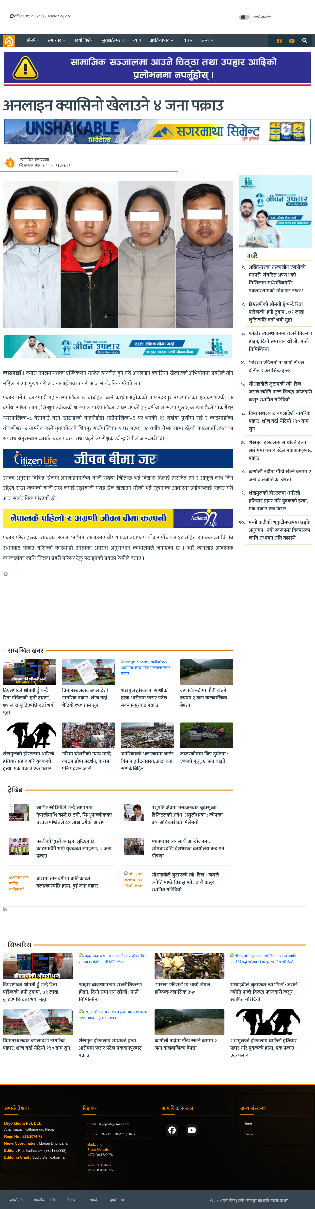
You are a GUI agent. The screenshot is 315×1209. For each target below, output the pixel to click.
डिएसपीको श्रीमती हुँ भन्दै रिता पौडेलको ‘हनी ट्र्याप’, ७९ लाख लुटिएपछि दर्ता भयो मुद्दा (29, 701)
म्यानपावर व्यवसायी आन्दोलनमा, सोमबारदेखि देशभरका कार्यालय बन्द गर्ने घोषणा (188, 848)
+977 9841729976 (100, 1155)
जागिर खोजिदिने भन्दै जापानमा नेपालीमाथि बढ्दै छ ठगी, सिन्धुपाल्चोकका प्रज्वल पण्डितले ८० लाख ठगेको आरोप (74, 815)
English (250, 1134)
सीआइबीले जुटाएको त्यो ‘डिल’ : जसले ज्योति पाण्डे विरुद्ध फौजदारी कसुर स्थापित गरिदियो (185, 882)
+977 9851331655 (100, 1170)
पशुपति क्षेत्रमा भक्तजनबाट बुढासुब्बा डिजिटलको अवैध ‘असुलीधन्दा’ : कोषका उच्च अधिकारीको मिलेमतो (187, 815)
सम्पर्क (93, 1200)
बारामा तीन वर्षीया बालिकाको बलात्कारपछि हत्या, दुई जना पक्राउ (67, 882)
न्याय (137, 40)
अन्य (205, 40)
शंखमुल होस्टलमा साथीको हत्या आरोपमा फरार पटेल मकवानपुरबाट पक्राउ (145, 697)
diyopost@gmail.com (114, 1124)
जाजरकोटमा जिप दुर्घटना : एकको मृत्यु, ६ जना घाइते (204, 757)
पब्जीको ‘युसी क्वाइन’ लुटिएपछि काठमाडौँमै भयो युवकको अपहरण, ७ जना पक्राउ (73, 848)
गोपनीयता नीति (44, 1200)
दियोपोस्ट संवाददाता (34, 159)
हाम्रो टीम (117, 1200)
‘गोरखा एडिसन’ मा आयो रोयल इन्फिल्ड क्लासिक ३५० (276, 367)
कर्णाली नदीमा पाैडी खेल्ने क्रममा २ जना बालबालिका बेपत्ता (203, 697)
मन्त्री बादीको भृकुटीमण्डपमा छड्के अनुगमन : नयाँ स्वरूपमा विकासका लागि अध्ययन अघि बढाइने (279, 530)
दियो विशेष (84, 40)
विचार (187, 40)
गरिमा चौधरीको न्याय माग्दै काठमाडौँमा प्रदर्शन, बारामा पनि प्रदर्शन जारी (86, 761)
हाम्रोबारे (16, 1200)
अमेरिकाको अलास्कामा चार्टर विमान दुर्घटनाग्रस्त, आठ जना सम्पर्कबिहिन (147, 761)
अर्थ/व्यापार (159, 40)
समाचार (54, 40)
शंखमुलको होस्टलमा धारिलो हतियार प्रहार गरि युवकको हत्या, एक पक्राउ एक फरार (28, 761)
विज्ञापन (72, 1200)
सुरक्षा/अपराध (113, 40)
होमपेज (33, 40)
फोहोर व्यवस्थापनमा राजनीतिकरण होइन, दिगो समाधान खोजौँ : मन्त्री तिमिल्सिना (280, 341)
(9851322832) (55, 1150)
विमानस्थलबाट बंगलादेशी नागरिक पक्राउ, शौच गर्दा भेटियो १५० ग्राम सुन (85, 697)
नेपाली (248, 1124)
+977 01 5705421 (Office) (117, 1134)
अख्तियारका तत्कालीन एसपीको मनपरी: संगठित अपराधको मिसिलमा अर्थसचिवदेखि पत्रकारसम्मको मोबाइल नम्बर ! (277, 279)
